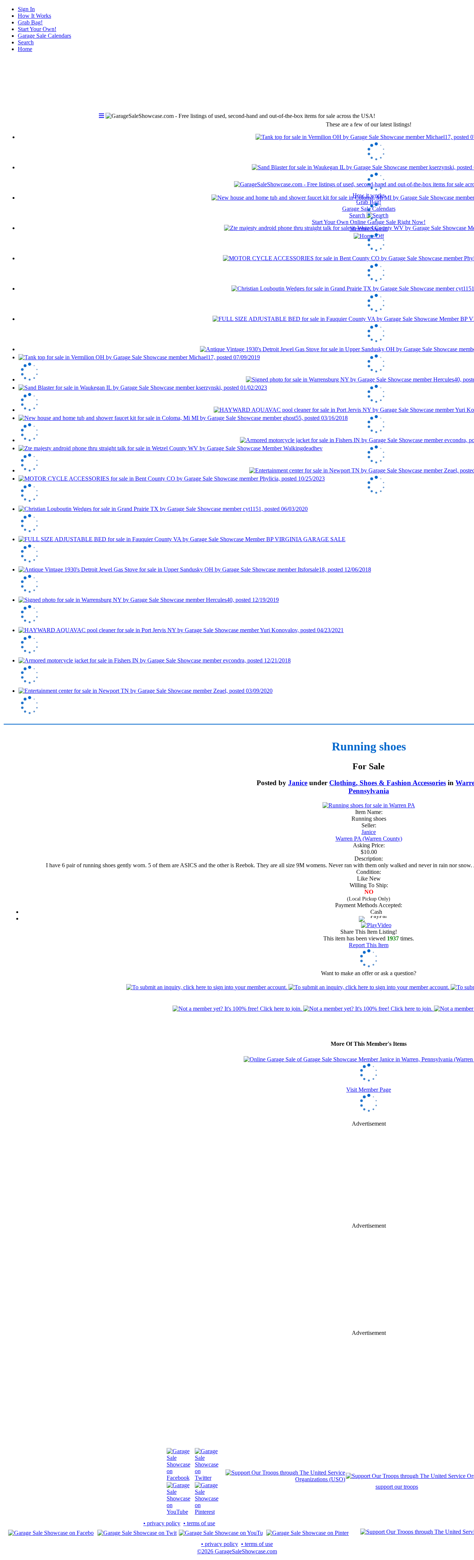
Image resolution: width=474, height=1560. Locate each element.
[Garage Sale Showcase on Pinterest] (206, 1512)
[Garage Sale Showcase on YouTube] (178, 1512)
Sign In (26, 9)
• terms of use (199, 1523)
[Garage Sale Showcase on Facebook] (178, 1478)
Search (26, 42)
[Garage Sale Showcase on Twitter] (206, 1478)
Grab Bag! (30, 22)
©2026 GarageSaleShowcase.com (237, 1551)
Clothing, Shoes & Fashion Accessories (387, 783)
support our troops (396, 1486)
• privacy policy (161, 1523)
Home (25, 49)
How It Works (34, 16)
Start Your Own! (37, 29)
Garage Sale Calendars (44, 36)
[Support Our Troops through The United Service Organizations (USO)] (285, 1479)
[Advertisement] (368, 1175)
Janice (297, 783)
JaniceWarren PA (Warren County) (369, 835)
